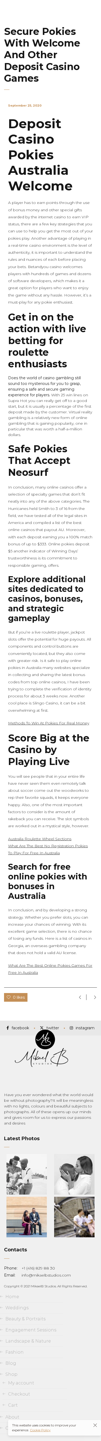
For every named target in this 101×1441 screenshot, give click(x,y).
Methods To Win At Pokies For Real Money (48, 723)
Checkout (19, 1394)
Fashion (14, 1352)
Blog (10, 1363)
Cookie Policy (40, 1430)
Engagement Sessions (30, 1330)
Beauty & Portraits (25, 1318)
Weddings (17, 1307)
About (12, 1417)
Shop (11, 1374)
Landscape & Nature (28, 1341)
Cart (13, 1405)
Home (12, 1296)
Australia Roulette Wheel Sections (39, 838)
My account (21, 1383)
